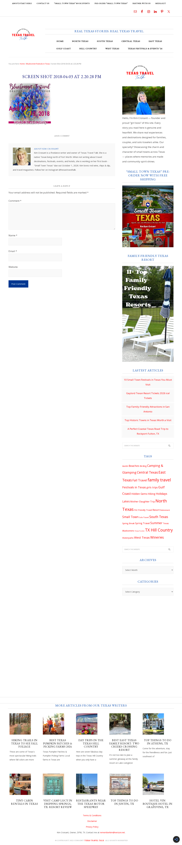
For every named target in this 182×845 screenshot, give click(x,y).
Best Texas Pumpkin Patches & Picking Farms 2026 (57, 743)
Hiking (151, 493)
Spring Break (128, 523)
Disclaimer (92, 821)
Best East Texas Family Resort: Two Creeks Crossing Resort (124, 745)
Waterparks (128, 537)
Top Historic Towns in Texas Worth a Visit (148, 420)
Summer (156, 523)
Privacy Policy (92, 826)
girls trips (152, 487)
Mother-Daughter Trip (142, 501)
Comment (15, 200)
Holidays (161, 494)
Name (13, 235)
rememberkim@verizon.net (112, 832)
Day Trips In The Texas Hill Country (91, 743)
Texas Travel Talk (23, 34)
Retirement (165, 510)
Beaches (134, 465)
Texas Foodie (139, 531)
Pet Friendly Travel (143, 510)
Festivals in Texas (134, 487)
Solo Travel (144, 517)
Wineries (157, 537)
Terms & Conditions (92, 815)
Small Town (130, 517)
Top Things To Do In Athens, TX (157, 741)
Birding (143, 466)
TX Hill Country (159, 530)
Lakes (126, 501)
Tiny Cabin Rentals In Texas (24, 802)
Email (13, 251)
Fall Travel (139, 480)
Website (13, 267)
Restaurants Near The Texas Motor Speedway (91, 804)
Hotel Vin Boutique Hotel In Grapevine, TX (157, 804)
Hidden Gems (139, 493)
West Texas (142, 537)
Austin (125, 466)
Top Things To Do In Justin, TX (124, 802)
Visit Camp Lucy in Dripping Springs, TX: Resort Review (57, 804)
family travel (159, 480)
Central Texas (147, 472)
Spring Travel (142, 523)
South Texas (158, 516)
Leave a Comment (62, 136)
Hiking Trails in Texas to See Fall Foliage (24, 743)
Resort (156, 509)
